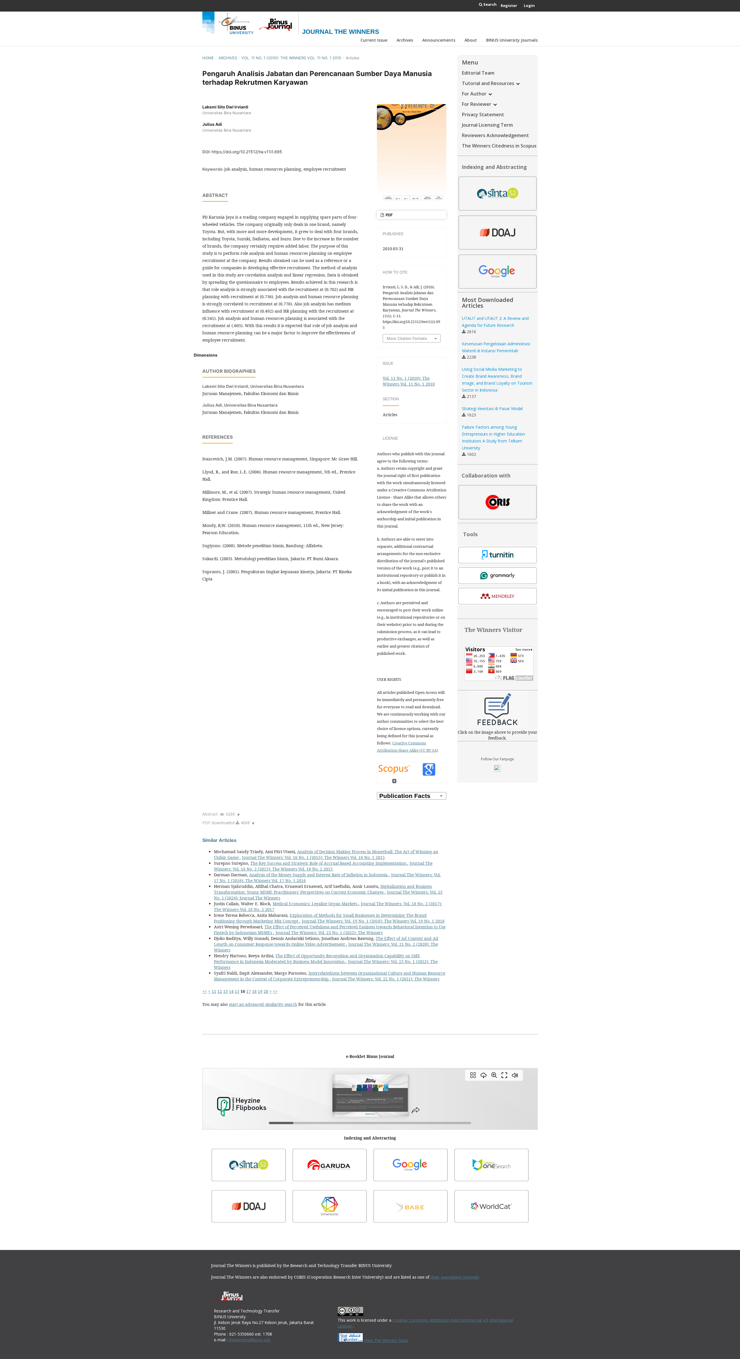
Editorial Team (478, 73)
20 (266, 991)
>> (275, 991)
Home (208, 58)
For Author (475, 94)
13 (225, 991)
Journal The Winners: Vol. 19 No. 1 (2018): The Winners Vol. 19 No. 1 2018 (373, 921)
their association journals (454, 1277)
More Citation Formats (407, 338)
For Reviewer (477, 104)
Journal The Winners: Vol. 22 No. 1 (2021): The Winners (385, 979)
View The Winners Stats (385, 1340)
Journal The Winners (340, 31)
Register (509, 5)
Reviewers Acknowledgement (495, 135)
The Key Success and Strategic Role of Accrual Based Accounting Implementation (328, 863)
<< (204, 991)
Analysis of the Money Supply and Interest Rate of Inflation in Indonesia (319, 874)
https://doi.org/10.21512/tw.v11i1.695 (247, 151)
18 (254, 991)
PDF (389, 215)
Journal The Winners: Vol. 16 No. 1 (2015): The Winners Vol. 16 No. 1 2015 (313, 857)
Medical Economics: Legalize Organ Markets (315, 903)
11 (214, 991)
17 (248, 991)
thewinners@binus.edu (250, 1340)
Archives (405, 40)
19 (260, 991)
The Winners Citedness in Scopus (499, 146)
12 (219, 991)
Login (529, 5)
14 (231, 991)
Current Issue (373, 40)
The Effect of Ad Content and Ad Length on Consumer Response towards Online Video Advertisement (326, 941)
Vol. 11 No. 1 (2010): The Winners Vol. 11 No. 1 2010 (291, 58)
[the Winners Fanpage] (497, 770)
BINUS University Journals (512, 40)
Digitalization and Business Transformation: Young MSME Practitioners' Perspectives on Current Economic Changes (323, 889)
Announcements (438, 40)
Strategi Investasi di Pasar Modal (492, 408)
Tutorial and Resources (488, 83)
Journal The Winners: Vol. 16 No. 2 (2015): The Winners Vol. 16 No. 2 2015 (323, 866)
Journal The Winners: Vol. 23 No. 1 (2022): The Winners (329, 932)
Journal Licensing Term (487, 125)
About (471, 40)
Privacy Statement (483, 114)
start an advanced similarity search (263, 1004)
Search (489, 4)
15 (237, 991)
